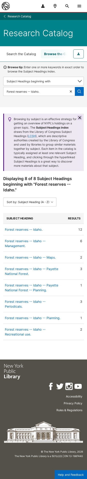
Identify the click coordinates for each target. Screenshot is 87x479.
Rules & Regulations (69, 410)
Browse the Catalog (59, 54)
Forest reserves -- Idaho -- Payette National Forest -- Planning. (31, 287)
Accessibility (74, 396)
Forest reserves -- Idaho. (23, 229)
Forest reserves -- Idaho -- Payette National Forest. (31, 271)
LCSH (32, 136)
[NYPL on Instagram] (69, 387)
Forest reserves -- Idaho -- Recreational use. (25, 331)
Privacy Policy (73, 403)
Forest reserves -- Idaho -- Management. (25, 243)
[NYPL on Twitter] (60, 387)
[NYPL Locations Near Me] (55, 6)
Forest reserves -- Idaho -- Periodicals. (25, 304)
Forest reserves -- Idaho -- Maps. (30, 257)
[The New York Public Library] (6, 6)
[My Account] (43, 6)
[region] (43, 276)
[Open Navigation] (79, 6)
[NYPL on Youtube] (78, 387)
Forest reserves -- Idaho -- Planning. (32, 318)
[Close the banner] (79, 117)
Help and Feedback (71, 474)
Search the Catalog (21, 54)
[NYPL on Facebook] (51, 387)
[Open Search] (67, 6)
